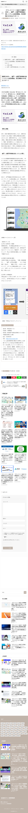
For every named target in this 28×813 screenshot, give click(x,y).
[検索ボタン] (23, 1)
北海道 (6, 725)
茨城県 (14, 733)
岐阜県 (2, 729)
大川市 (10, 727)
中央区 (7, 723)
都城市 (18, 733)
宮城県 (22, 727)
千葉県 (19, 725)
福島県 (2, 733)
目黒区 (17, 731)
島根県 (10, 729)
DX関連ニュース (5, 18)
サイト (4, 528)
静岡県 (6, 735)
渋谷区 (2, 731)
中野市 (15, 723)
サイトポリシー (7, 808)
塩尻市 (6, 727)
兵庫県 (2, 725)
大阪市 (14, 727)
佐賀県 (23, 723)
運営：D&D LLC (4, 801)
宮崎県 (26, 727)
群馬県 (10, 733)
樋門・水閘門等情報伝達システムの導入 (16, 67)
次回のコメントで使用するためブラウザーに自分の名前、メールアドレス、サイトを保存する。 (14, 534)
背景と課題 (9, 65)
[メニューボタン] (26, 1)
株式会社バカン (5, 85)
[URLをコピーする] (24, 377)
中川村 (11, 723)
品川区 (22, 725)
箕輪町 (6, 733)
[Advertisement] (14, 572)
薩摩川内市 (12, 18)
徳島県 (18, 729)
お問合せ (22, 808)
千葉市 (15, 725)
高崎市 (10, 735)
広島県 (14, 729)
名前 (4, 518)
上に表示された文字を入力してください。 (11, 539)
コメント (5, 501)
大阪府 (18, 727)
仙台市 (19, 723)
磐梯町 (21, 731)
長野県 (22, 733)
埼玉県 (2, 727)
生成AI (13, 731)
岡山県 (6, 729)
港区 (6, 731)
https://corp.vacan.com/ (12, 338)
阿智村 (2, 735)
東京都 (26, 729)
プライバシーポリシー (15, 808)
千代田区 (10, 725)
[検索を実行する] (25, 592)
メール (5, 523)
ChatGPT (2, 723)
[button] (3, 377)
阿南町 (26, 733)
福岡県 (25, 731)
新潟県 (22, 729)
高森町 (14, 735)
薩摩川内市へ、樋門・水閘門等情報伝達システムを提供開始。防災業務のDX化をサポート (15, 61)
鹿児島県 (16, 18)
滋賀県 (9, 731)
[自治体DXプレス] (4, 1)
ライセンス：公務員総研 (6, 803)
